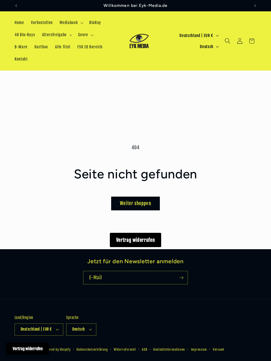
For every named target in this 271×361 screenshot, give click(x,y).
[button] (71, 23)
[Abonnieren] (181, 278)
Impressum (199, 349)
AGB (144, 349)
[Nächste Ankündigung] (255, 5)
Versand (218, 349)
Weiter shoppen (135, 203)
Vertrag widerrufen (135, 240)
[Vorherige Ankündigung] (16, 5)
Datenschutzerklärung (92, 349)
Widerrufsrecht (125, 349)
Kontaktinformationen (169, 349)
